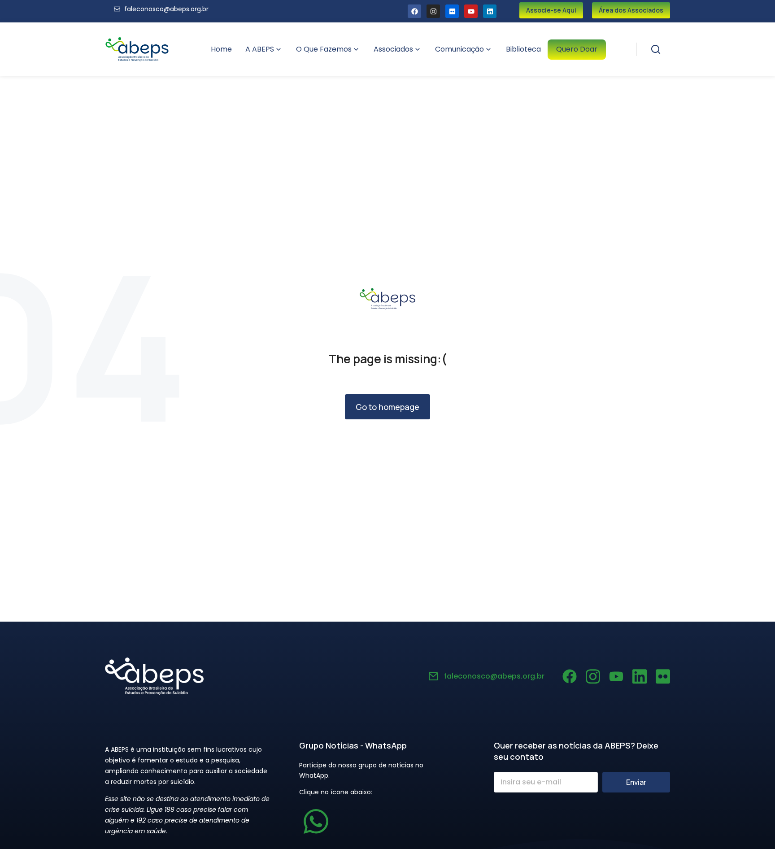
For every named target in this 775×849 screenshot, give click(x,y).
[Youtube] (471, 11)
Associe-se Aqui (551, 10)
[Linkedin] (489, 11)
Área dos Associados (631, 10)
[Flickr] (452, 11)
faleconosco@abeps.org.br (494, 676)
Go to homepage (387, 406)
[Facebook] (414, 11)
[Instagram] (433, 11)
